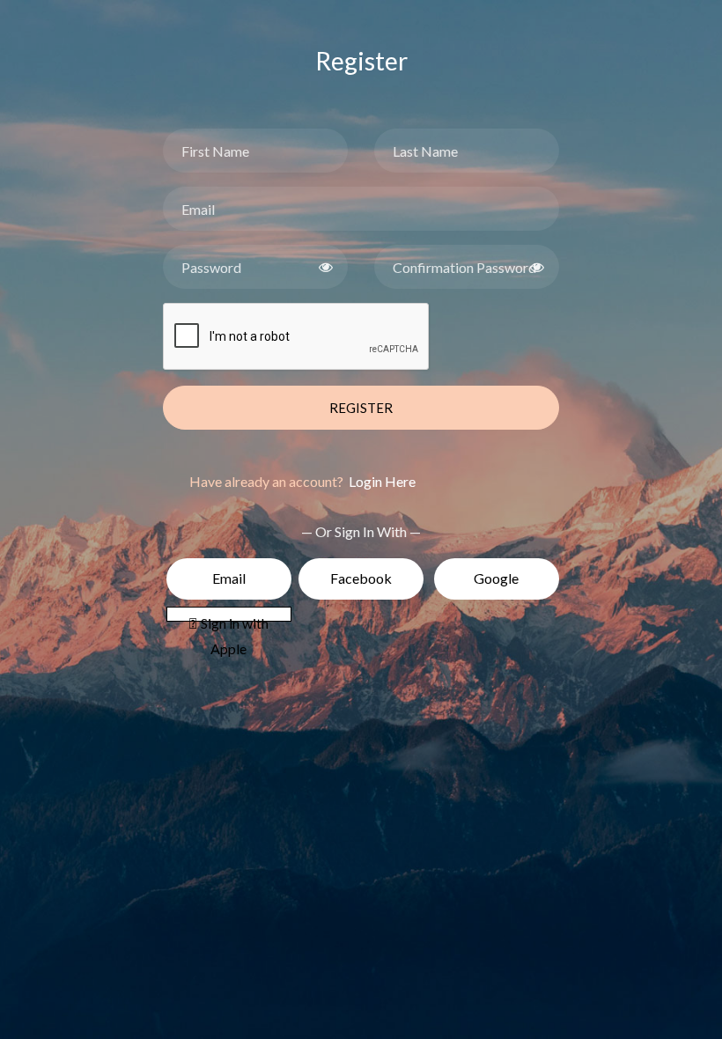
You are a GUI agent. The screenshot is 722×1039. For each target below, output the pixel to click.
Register (361, 408)
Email (229, 578)
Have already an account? (302, 481)
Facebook (361, 578)
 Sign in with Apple (229, 618)
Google (496, 578)
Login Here (381, 481)
